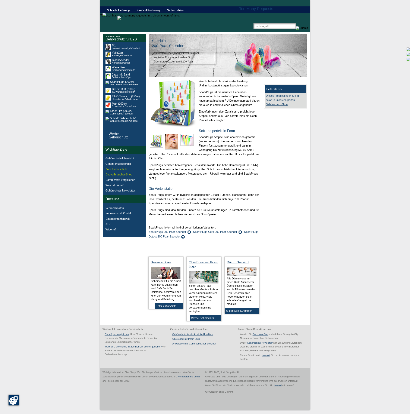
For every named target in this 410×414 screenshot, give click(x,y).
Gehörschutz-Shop (277, 104)
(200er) (124, 83)
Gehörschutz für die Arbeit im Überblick (192, 334)
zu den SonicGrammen (239, 310)
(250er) (126, 97)
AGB (108, 224)
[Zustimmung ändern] (14, 400)
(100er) (124, 105)
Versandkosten (114, 208)
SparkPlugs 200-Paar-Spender (168, 231)
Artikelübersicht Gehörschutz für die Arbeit (194, 343)
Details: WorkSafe (166, 306)
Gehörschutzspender (118, 163)
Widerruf (110, 229)
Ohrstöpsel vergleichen (117, 334)
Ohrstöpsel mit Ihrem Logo (186, 339)
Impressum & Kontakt (119, 213)
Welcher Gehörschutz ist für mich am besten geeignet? (133, 346)
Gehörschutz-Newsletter (120, 190)
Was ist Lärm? (114, 185)
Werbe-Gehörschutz (202, 318)
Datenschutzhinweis (117, 218)
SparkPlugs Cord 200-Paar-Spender (215, 231)
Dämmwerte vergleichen (120, 179)
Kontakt (266, 355)
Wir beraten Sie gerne (188, 376)
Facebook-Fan (260, 334)
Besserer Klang (161, 262)
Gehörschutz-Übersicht (119, 158)
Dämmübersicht (238, 262)
